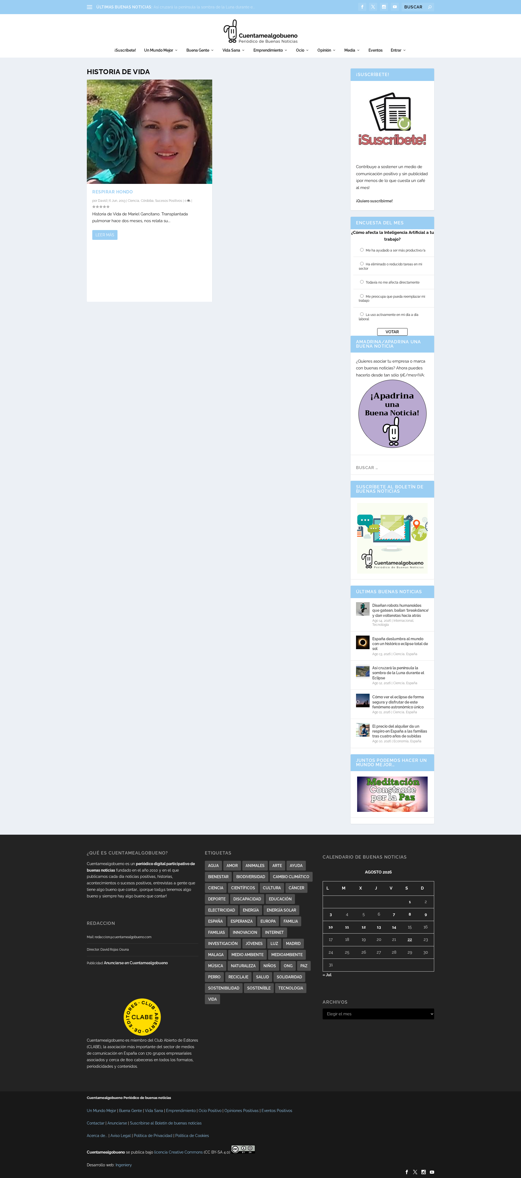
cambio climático (291, 877)
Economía (401, 741)
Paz (303, 966)
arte (277, 865)
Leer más (105, 235)
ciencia (215, 888)
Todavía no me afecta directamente (393, 282)
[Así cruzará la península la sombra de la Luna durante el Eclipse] (363, 671)
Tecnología (380, 625)
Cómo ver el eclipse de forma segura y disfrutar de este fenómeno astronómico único (398, 702)
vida (212, 999)
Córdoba (147, 201)
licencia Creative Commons (178, 1152)
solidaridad (289, 977)
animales (255, 865)
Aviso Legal (120, 1135)
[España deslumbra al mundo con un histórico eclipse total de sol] (363, 642)
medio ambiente (247, 955)
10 (331, 927)
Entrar (396, 50)
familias (216, 932)
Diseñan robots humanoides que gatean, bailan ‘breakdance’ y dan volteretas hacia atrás (400, 610)
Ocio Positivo (210, 1110)
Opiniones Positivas (241, 1110)
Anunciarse (117, 1123)
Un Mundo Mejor (158, 50)
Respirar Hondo (112, 191)
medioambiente (287, 955)
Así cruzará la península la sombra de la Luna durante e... (204, 7)
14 (394, 927)
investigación (223, 943)
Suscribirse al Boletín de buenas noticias (166, 1123)
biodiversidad (250, 877)
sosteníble (259, 988)
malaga (216, 955)
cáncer (296, 888)
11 (347, 927)
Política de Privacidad (153, 1135)
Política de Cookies (192, 1135)
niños (269, 966)
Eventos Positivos (277, 1110)
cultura (272, 888)
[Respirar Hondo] (149, 132)
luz (274, 943)
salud (262, 977)
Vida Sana (231, 50)
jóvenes (254, 943)
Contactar (95, 1123)
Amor (232, 865)
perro (214, 977)
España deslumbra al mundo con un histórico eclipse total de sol (400, 644)
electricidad (221, 910)
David (102, 201)
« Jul (327, 975)
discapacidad (247, 899)
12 (364, 927)
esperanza (242, 921)
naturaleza (243, 966)
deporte (216, 899)
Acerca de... (97, 1135)
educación (280, 899)
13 (379, 927)
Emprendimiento (268, 50)
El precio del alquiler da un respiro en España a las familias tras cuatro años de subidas (399, 731)
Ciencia (133, 201)
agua (213, 865)
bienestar (218, 877)
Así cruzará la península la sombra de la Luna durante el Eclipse (398, 673)
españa (215, 921)
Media (349, 50)
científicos (243, 888)
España (411, 654)
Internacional (403, 621)
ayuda (296, 865)
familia (291, 921)
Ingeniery (124, 1165)
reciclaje (238, 977)
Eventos (375, 50)
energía (251, 910)
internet (274, 932)
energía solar (281, 910)
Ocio (300, 50)
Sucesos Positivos (168, 201)
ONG (288, 966)
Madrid (293, 943)
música (215, 966)
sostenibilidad (223, 988)
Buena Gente (197, 50)
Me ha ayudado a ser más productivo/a (395, 250)
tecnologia (290, 988)
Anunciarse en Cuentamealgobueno (136, 963)
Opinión (324, 50)
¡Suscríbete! (125, 50)
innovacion (245, 932)
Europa (268, 921)
